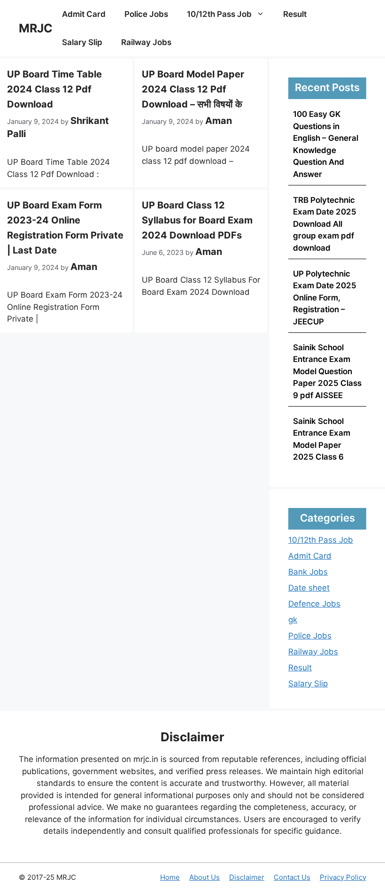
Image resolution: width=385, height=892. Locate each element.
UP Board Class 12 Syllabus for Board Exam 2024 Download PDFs (197, 220)
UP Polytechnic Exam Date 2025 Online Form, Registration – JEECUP (324, 297)
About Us (204, 877)
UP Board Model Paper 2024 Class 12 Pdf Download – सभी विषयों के (193, 89)
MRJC (36, 28)
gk (292, 619)
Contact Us (292, 877)
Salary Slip (82, 42)
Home (170, 877)
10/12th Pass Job (219, 14)
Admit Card (84, 14)
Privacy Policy (343, 877)
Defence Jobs (314, 603)
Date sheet (309, 587)
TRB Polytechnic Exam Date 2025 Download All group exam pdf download (324, 224)
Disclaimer (246, 877)
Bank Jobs (308, 572)
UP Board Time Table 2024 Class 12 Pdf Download (54, 89)
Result (295, 14)
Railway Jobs (146, 42)
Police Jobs (146, 14)
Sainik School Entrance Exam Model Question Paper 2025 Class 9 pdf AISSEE (327, 371)
